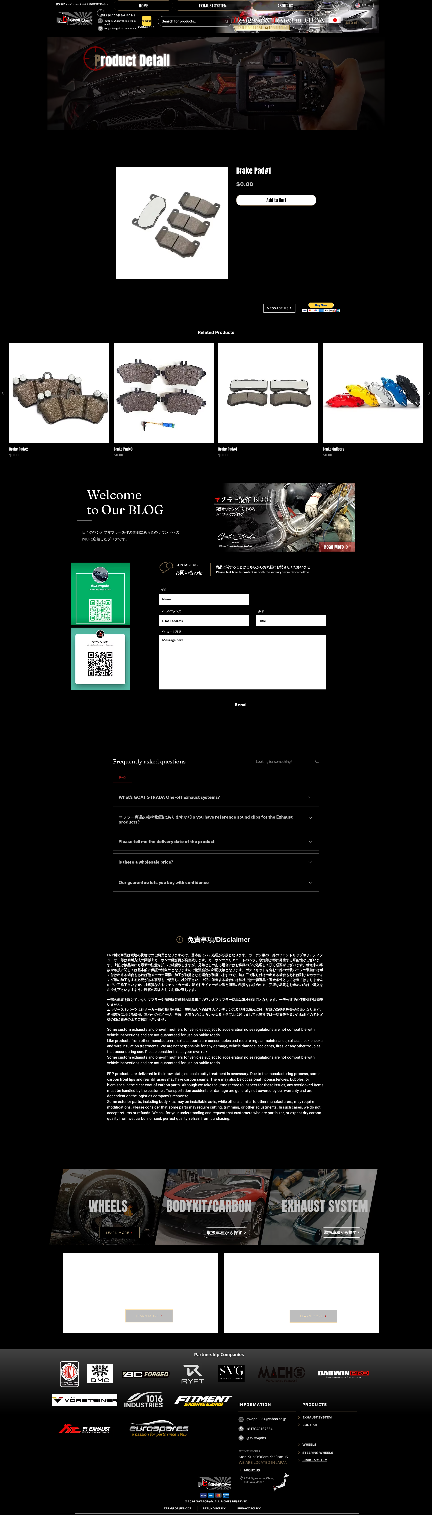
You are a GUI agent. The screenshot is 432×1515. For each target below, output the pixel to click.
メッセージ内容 (171, 632)
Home (120, 151)
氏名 (163, 591)
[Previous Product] (2, 394)
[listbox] (357, 23)
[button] (357, 23)
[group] (216, 404)
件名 (261, 612)
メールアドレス (171, 612)
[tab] (122, 778)
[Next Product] (429, 394)
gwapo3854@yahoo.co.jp (118, 20)
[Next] (299, 1455)
